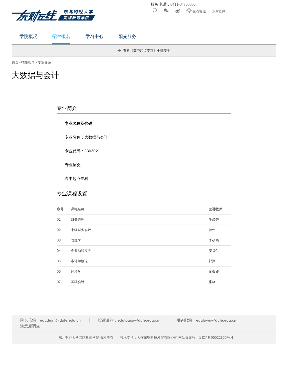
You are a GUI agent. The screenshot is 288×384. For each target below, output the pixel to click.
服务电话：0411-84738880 (172, 4)
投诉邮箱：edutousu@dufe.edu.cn (128, 320)
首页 (15, 62)
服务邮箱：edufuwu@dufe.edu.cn (206, 320)
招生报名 (28, 62)
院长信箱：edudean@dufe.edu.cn (50, 320)
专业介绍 (44, 62)
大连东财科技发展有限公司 (157, 338)
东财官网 (219, 11)
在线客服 (196, 10)
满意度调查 (30, 326)
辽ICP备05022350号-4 (216, 338)
